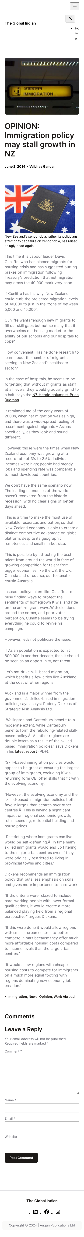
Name (10, 1100)
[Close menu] (70, 18)
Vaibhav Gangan (42, 166)
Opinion (45, 996)
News (33, 996)
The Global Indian (20, 23)
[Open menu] (74, 6)
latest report (26, 751)
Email (10, 1118)
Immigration (17, 996)
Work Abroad (64, 996)
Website (11, 1137)
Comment (13, 1051)
